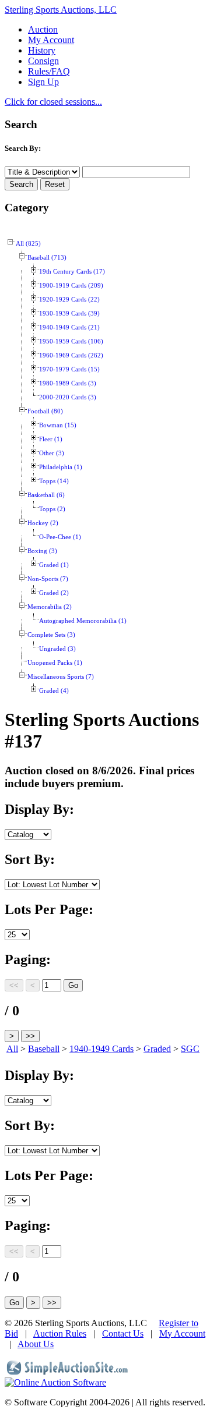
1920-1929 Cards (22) (69, 299)
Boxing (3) (42, 551)
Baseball (44, 1049)
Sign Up (43, 82)
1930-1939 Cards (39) (69, 313)
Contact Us (123, 1333)
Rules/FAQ (49, 71)
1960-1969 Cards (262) (71, 355)
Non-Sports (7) (47, 579)
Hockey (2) (42, 523)
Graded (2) (54, 593)
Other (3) (51, 453)
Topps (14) (54, 481)
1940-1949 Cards (101, 1049)
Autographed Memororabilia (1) (83, 621)
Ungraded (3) (57, 649)
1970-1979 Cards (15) (69, 369)
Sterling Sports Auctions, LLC (61, 10)
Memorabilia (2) (49, 607)
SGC (190, 1049)
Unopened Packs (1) (54, 663)
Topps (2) (52, 509)
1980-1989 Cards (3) (67, 383)
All (12, 1049)
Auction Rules (59, 1333)
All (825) (28, 243)
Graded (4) (54, 691)
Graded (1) (54, 565)
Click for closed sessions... (53, 102)
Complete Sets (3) (51, 635)
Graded (157, 1049)
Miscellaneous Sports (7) (60, 677)
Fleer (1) (50, 439)
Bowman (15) (57, 425)
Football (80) (45, 411)
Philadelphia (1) (60, 467)
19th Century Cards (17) (72, 271)
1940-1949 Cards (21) (69, 327)
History (41, 50)
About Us (36, 1344)
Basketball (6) (46, 495)
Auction (43, 29)
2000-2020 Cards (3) (67, 397)
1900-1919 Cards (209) (71, 285)
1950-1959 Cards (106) (71, 341)
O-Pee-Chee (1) (60, 537)
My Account (51, 40)
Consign (43, 61)
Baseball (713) (46, 257)
